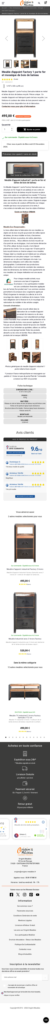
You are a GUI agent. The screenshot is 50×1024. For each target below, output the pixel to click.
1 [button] (6, 737)
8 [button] (30, 737)
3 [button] (13, 737)
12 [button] (44, 737)
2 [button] (9, 737)
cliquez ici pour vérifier (12, 995)
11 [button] (41, 737)
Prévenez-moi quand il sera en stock (20, 154)
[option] (25, 703)
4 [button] (16, 737)
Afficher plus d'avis (25, 496)
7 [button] (27, 737)
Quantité (6, 125)
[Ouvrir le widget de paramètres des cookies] (46, 1020)
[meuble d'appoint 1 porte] (13, 344)
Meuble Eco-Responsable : (14, 227)
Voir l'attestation (15, 452)
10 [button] (37, 737)
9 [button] (34, 737)
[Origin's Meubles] (27, 3)
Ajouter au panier (31, 129)
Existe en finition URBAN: (25, 212)
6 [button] (23, 737)
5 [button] (20, 737)
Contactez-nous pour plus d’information (18, 106)
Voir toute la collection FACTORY (25, 175)
